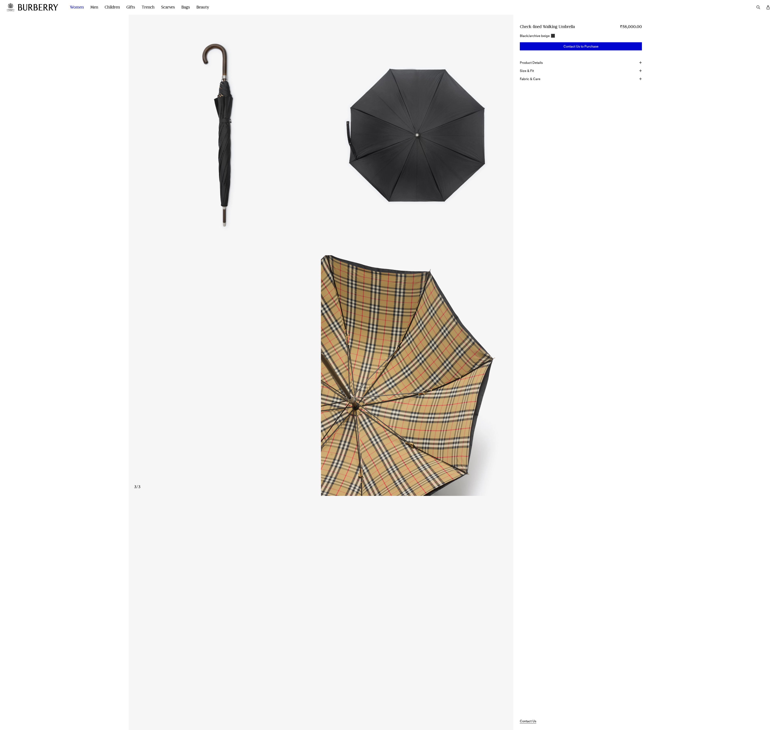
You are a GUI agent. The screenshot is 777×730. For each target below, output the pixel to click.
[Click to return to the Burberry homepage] (40, 7)
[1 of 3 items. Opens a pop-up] (225, 135)
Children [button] (112, 7)
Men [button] (94, 7)
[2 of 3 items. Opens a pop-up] (417, 135)
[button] (581, 46)
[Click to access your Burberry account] (768, 7)
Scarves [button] (168, 7)
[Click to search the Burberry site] (758, 7)
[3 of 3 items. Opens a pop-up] (321, 375)
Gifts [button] (130, 7)
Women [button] (77, 7)
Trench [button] (148, 7)
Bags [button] (185, 7)
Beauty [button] (202, 7)
